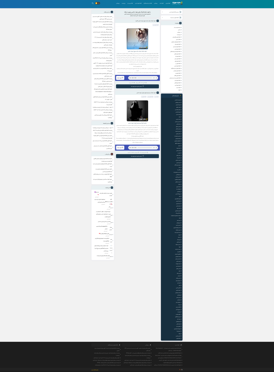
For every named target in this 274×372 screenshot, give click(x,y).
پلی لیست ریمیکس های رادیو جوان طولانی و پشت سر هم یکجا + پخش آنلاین (102, 43)
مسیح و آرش (178, 309)
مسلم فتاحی (178, 175)
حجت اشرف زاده (177, 232)
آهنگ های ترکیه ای (177, 71)
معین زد (178, 153)
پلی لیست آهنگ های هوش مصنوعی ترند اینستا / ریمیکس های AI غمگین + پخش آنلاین (103, 85)
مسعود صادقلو (177, 143)
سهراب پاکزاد (178, 230)
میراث (179, 305)
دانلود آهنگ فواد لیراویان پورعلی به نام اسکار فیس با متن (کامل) (169, 353)
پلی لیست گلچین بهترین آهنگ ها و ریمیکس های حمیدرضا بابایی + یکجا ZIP (103, 80)
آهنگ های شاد (177, 56)
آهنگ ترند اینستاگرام (148, 3)
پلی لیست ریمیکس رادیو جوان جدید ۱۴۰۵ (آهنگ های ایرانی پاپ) (103, 103)
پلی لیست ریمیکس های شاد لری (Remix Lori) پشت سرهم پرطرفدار (102, 59)
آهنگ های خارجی (138, 3)
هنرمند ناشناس (177, 100)
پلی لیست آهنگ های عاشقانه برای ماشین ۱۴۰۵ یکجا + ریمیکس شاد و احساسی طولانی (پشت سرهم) (102, 131)
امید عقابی (178, 242)
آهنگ (179, 90)
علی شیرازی (178, 203)
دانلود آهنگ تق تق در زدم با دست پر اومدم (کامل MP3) (102, 175)
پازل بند (179, 312)
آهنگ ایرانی (168, 3)
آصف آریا (178, 283)
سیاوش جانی (178, 302)
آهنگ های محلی (177, 44)
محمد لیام (178, 220)
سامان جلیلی (178, 134)
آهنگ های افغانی (177, 83)
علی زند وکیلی (177, 182)
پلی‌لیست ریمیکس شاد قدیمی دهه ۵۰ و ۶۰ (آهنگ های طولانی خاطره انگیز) (103, 111)
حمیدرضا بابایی (177, 211)
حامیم (179, 146)
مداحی (179, 30)
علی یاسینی (178, 163)
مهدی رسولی (178, 126)
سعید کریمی (178, 290)
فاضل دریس (178, 307)
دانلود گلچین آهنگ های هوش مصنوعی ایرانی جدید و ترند (102, 165)
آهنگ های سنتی (177, 59)
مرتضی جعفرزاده (177, 136)
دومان (179, 184)
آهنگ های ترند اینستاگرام (175, 68)
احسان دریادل (177, 259)
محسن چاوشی (177, 102)
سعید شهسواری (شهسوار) (175, 215)
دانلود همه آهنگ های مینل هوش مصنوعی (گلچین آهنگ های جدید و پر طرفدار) (102, 160)
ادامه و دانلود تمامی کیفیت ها (136, 86)
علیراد (179, 235)
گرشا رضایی (178, 150)
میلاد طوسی (178, 338)
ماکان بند (178, 170)
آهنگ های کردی (177, 49)
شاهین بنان (178, 326)
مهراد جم (178, 319)
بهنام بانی (178, 191)
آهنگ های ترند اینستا (174, 18)
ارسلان (179, 237)
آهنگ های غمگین (177, 54)
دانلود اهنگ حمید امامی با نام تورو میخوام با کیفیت (172, 363)
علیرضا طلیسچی (177, 199)
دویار (179, 271)
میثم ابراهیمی (177, 138)
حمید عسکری (178, 160)
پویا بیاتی (178, 295)
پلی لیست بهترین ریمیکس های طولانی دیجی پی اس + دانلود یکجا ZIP (102, 28)
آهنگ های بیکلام (177, 75)
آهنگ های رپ (177, 63)
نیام (179, 218)
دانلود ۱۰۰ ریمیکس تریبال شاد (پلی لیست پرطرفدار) (102, 107)
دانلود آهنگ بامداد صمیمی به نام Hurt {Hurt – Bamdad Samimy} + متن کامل (167, 365)
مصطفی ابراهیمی (177, 141)
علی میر (179, 276)
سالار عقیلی (178, 155)
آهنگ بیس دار (130, 3)
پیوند (179, 333)
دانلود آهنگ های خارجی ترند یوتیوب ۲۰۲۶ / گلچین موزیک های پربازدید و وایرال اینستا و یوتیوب (102, 64)
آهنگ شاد (162, 3)
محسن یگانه (178, 278)
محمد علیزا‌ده (178, 264)
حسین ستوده (178, 244)
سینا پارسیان (178, 281)
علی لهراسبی (178, 266)
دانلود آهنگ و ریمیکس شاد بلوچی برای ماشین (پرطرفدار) (103, 116)
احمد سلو (178, 208)
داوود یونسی (178, 314)
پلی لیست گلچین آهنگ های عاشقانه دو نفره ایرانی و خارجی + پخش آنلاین (102, 74)
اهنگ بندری (178, 39)
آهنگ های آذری (177, 85)
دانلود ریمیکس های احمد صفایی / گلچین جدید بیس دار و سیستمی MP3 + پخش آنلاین (102, 17)
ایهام (179, 285)
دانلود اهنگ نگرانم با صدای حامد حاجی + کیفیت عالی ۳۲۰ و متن (170, 360)
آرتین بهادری (178, 336)
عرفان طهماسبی (177, 110)
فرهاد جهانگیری (177, 179)
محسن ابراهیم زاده (177, 172)
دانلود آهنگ (119, 78)
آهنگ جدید (178, 87)
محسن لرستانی (177, 122)
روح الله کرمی (178, 194)
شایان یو (179, 252)
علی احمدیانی (178, 105)
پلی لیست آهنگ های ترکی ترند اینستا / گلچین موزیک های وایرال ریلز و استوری (102, 23)
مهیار (179, 117)
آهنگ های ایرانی (177, 80)
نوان (179, 196)
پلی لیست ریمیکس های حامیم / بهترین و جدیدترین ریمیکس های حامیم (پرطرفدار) (102, 33)
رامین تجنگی (178, 129)
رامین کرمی (178, 206)
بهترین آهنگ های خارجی (174, 12)
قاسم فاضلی (178, 321)
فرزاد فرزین (178, 201)
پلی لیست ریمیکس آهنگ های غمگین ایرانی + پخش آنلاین (102, 54)
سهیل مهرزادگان (177, 165)
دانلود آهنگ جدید (94, 370)
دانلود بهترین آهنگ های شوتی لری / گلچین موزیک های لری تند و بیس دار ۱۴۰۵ (102, 136)
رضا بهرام (178, 158)
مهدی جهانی (178, 297)
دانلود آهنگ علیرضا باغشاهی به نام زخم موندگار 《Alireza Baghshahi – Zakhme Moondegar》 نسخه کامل (103, 91)
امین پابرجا (178, 331)
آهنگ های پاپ (177, 73)
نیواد (179, 247)
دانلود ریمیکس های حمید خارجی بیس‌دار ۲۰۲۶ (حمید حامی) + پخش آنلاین (103, 38)
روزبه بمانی (178, 261)
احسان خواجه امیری (177, 228)
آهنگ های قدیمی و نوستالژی (175, 51)
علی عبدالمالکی (177, 317)
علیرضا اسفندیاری (177, 329)
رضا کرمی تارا (178, 213)
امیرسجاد (178, 240)
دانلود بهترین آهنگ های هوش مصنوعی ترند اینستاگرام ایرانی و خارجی (103, 170)
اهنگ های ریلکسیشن (176, 37)
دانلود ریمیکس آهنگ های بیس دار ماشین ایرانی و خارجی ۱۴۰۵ (102, 69)
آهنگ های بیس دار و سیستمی (175, 78)
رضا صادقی (178, 124)
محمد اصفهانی (178, 256)
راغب (179, 167)
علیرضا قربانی (178, 112)
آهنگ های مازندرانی (176, 47)
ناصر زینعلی (178, 268)
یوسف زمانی (178, 114)
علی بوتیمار (178, 223)
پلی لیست (123, 3)
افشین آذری (178, 288)
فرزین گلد (178, 273)
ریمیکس (155, 3)
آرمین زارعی (178, 225)
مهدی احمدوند (177, 131)
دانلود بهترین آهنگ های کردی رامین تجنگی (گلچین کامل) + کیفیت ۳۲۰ (102, 98)
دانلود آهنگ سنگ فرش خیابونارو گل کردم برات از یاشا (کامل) (102, 180)
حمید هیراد (178, 148)
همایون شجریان (177, 254)
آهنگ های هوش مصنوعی (175, 42)
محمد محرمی (178, 119)
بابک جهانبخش (177, 293)
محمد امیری (178, 187)
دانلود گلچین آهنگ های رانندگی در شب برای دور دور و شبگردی (103, 147)
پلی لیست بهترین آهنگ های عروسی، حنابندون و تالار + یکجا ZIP (102, 49)
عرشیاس (178, 300)
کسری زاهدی (178, 177)
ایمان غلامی (178, 324)
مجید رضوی (178, 107)
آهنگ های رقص (177, 61)
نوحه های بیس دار (177, 27)
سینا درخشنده (177, 249)
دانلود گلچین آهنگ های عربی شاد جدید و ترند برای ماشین (102, 142)
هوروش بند (178, 189)
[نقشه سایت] (182, 369)
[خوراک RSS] (180, 369)
